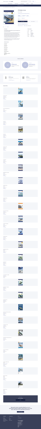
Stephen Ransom (4, 300)
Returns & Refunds (10, 420)
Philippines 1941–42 (5, 389)
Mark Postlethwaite (32, 64)
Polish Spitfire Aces (5, 95)
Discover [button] (27, 3)
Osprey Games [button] (16, 3)
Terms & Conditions (4, 419)
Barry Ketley (4, 350)
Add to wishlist (33, 21)
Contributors (22, 3)
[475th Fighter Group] (20, 232)
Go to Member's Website (11, 80)
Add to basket (22, 21)
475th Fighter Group (5, 236)
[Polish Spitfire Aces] (20, 91)
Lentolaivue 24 (4, 159)
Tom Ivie (4, 109)
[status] (21, 18)
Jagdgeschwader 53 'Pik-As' (5, 249)
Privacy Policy (4, 418)
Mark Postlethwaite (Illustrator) (26, 13)
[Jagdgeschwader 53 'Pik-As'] (20, 244)
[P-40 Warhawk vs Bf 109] (20, 320)
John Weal (4, 173)
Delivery (9, 419)
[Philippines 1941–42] (20, 385)
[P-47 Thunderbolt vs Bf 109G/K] (20, 270)
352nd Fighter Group (5, 185)
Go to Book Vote (27, 80)
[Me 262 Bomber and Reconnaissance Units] (20, 333)
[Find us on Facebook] (18, 418)
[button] (33, 1)
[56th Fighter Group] (20, 142)
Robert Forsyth (4, 338)
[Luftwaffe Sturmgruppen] (20, 219)
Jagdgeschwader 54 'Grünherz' (6, 172)
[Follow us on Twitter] (20, 418)
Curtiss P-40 (4, 121)
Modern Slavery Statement (5, 420)
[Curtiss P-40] (20, 117)
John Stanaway (4, 237)
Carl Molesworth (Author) (20, 13)
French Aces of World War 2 (5, 349)
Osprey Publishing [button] (10, 3)
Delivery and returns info (20, 25)
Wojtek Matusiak (4, 96)
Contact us (10, 418)
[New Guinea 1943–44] (20, 371)
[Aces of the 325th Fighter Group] (20, 104)
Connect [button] (32, 3)
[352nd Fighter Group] (20, 180)
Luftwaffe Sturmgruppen (5, 223)
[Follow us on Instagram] (19, 418)
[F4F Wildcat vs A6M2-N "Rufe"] (20, 357)
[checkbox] (20, 16)
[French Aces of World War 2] (20, 345)
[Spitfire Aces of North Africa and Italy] (20, 307)
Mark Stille (4, 377)
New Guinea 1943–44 (5, 375)
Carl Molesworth (14, 64)
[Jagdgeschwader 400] (20, 295)
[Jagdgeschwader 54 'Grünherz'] (20, 168)
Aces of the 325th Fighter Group (6, 108)
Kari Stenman (4, 160)
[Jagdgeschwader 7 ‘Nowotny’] (20, 282)
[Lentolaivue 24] (20, 155)
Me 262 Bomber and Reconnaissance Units (7, 337)
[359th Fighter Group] (20, 193)
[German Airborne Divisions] (20, 206)
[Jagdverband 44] (20, 257)
